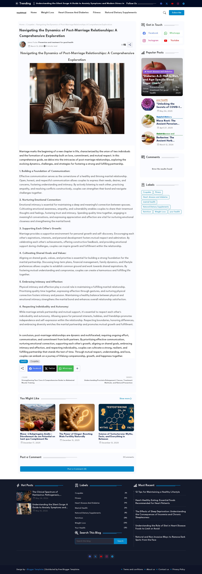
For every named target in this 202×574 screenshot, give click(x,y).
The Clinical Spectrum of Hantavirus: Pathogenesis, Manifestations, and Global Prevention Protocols (46, 494)
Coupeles (30, 25)
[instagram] (178, 3)
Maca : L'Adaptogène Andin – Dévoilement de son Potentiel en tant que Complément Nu (37, 436)
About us (151, 569)
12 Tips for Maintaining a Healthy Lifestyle (157, 492)
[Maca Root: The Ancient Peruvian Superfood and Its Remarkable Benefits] (148, 121)
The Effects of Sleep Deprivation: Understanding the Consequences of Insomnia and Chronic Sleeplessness (160, 515)
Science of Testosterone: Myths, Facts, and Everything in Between (116, 436)
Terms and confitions (133, 569)
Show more (125, 399)
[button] (165, 13)
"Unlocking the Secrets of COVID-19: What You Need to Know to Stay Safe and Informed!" (169, 106)
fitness (97, 13)
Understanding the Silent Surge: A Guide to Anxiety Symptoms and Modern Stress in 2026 (50, 506)
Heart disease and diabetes (73, 13)
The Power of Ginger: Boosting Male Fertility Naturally (75, 435)
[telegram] (184, 3)
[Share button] (77, 368)
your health (175, 212)
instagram (153, 40)
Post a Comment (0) (77, 469)
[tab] (34, 12)
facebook (153, 33)
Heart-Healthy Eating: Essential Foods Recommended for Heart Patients (155, 501)
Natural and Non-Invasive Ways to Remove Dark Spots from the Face (160, 538)
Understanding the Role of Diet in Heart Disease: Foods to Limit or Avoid (160, 527)
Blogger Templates (35, 569)
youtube (175, 40)
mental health (149, 202)
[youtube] (172, 3)
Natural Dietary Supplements (121, 13)
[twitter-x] (167, 3)
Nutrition (147, 212)
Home (34, 13)
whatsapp (175, 33)
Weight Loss (47, 13)
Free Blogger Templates (68, 569)
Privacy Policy (179, 569)
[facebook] (161, 3)
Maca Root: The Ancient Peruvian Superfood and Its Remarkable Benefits (169, 123)
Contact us (164, 569)
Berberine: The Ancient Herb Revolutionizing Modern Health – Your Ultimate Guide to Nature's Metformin (169, 139)
